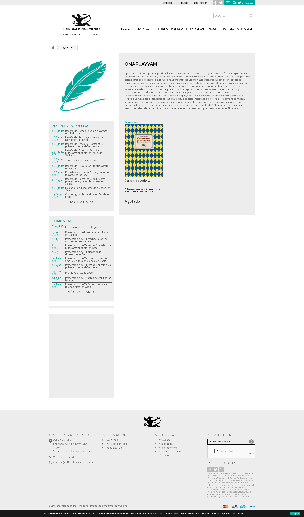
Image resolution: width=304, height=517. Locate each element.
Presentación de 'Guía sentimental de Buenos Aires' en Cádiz (86, 285)
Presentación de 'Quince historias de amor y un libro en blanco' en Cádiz (86, 259)
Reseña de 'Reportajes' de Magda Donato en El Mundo (84, 138)
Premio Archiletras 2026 (79, 272)
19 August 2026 (57, 227)
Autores (160, 29)
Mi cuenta (164, 440)
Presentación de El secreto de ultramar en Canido (87, 233)
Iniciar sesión (200, 2)
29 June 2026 (56, 259)
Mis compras (166, 443)
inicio (125, 29)
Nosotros (217, 29)
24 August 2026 (58, 195)
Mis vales (164, 455)
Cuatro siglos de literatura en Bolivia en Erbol (87, 195)
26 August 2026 (58, 132)
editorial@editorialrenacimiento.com (73, 462)
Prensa (177, 29)
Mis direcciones (168, 447)
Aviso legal (112, 440)
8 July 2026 (55, 246)
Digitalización (241, 29)
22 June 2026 (56, 285)
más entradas (81, 291)
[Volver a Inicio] (52, 47)
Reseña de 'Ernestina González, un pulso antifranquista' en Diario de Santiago (84, 153)
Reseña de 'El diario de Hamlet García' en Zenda (87, 167)
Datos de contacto (116, 443)
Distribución (182, 2)
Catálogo (141, 29)
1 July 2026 (55, 253)
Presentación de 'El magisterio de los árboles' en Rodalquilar (86, 240)
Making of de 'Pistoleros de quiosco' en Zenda (87, 189)
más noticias (81, 201)
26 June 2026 (56, 266)
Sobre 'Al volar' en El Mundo (81, 160)
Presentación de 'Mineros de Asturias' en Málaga (88, 279)
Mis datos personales (171, 451)
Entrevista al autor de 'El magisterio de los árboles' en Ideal (87, 173)
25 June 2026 (56, 272)
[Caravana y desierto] (144, 150)
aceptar (295, 513)
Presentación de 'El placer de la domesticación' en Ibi (83, 253)
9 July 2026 (55, 240)
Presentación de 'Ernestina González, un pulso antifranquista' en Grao (88, 246)
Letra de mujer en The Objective (83, 227)
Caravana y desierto (137, 180)
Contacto (167, 2)
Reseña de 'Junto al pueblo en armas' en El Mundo (86, 132)
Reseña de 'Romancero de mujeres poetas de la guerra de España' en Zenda (85, 181)
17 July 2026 (56, 233)
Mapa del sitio (114, 447)
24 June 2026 (56, 279)
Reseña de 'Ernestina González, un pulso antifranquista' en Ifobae (84, 145)
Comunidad (195, 29)
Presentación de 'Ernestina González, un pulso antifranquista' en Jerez (88, 266)
